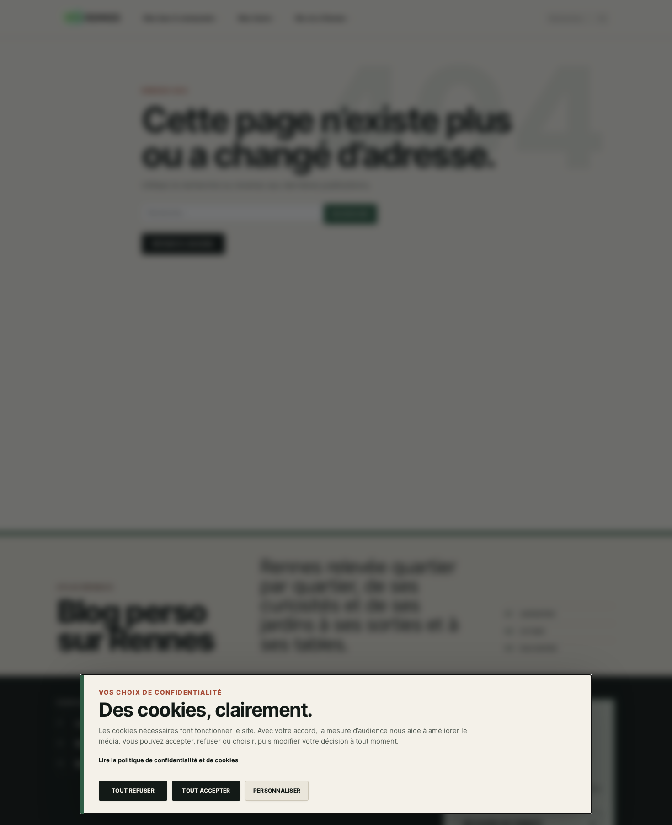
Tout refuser (133, 790)
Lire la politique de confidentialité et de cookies (168, 760)
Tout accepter (206, 790)
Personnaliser (276, 790)
